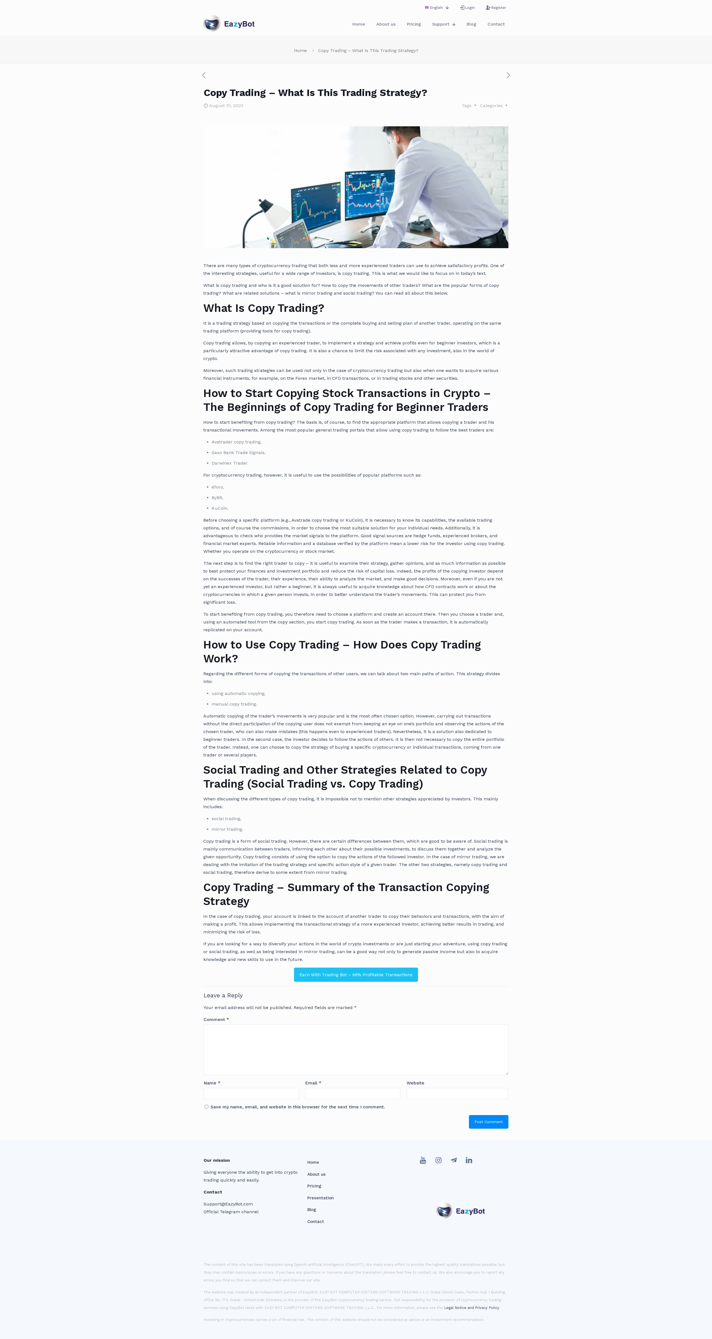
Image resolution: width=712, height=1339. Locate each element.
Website (415, 1083)
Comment (216, 1019)
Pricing (314, 1185)
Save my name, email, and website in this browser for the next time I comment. (298, 1106)
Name (212, 1083)
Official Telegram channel (231, 1211)
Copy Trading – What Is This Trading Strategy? (368, 50)
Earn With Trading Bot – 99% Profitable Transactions (356, 974)
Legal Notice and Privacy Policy (471, 1308)
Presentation (320, 1197)
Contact (315, 1221)
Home (300, 50)
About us (316, 1174)
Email (313, 1083)
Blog (311, 1209)
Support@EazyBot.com (228, 1204)
